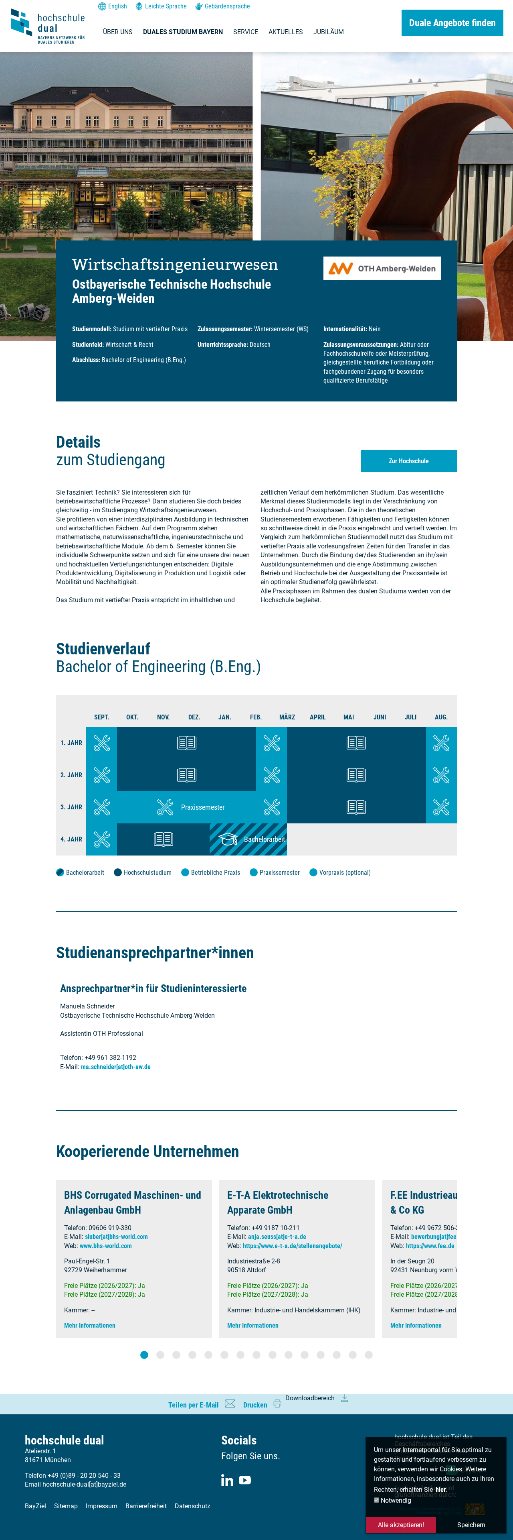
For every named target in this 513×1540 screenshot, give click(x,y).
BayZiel (35, 1506)
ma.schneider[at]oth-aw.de (116, 1067)
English (117, 6)
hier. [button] (441, 1489)
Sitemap (66, 1506)
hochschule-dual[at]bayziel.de (84, 1484)
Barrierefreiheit (146, 1506)
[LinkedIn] (227, 1480)
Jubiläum (328, 32)
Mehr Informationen (89, 1325)
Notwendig (395, 1500)
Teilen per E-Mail (193, 1405)
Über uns (118, 32)
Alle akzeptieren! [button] (401, 1525)
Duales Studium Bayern (183, 32)
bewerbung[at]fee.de (438, 1237)
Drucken (255, 1405)
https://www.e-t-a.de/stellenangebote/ (292, 1246)
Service (245, 32)
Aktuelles (286, 32)
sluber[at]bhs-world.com (116, 1237)
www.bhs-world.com (106, 1246)
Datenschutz (192, 1506)
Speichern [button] (471, 1525)
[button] (144, 1355)
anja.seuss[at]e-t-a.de (277, 1237)
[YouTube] (245, 1480)
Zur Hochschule (409, 461)
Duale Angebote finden (452, 23)
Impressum (101, 1506)
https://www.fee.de (430, 1246)
